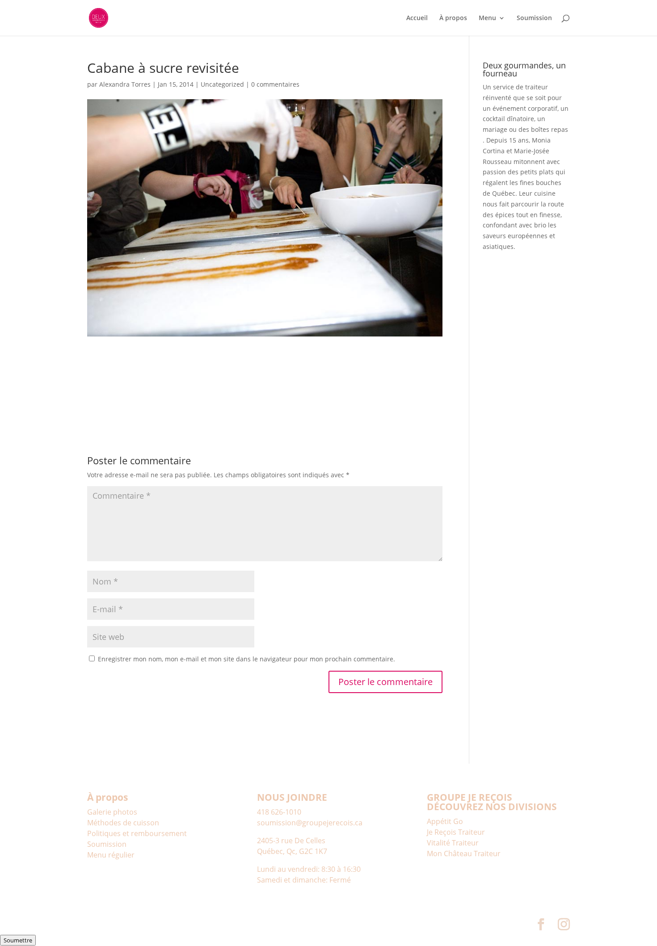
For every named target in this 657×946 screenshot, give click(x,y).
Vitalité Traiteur (453, 843)
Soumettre (18, 940)
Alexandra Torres (125, 84)
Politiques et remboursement (137, 833)
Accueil (417, 18)
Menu (487, 18)
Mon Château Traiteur (464, 853)
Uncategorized (222, 84)
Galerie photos (112, 812)
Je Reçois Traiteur (456, 832)
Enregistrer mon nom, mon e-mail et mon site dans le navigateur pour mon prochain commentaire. (246, 659)
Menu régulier (111, 855)
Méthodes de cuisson (123, 823)
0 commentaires (275, 84)
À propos (453, 18)
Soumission (534, 18)
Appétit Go (445, 821)
